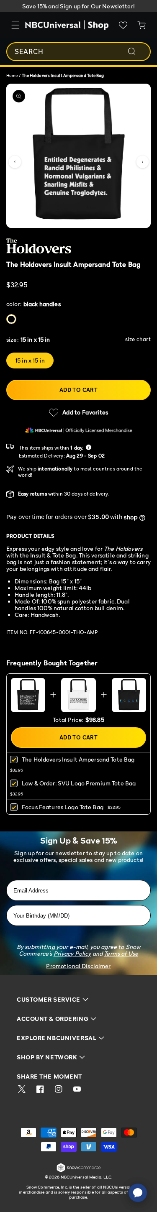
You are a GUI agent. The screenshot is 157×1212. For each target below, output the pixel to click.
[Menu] (15, 25)
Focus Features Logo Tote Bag (62, 807)
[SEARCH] (137, 51)
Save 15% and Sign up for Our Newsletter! (78, 6)
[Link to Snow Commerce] (78, 1170)
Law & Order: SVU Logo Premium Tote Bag (79, 783)
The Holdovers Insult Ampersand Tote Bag (78, 759)
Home (12, 75)
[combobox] (78, 51)
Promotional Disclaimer (78, 965)
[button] (14, 162)
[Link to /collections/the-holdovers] (73, 245)
